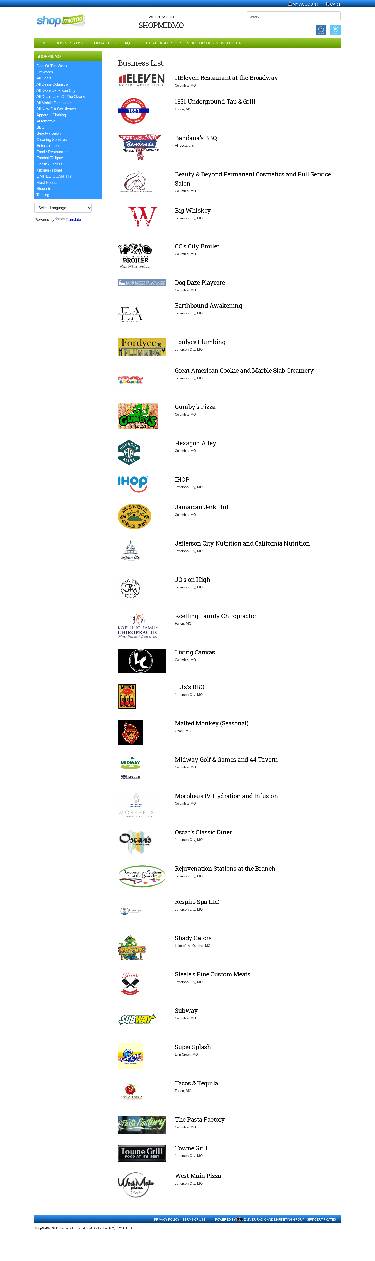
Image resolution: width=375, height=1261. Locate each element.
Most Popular (47, 182)
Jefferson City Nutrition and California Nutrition (242, 543)
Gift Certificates (154, 43)
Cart (335, 4)
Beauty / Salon (48, 133)
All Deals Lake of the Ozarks (61, 96)
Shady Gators (193, 938)
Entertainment (48, 145)
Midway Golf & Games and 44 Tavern (226, 759)
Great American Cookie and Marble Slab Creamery (244, 370)
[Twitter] (335, 29)
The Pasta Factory (200, 1119)
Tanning (42, 194)
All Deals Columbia (52, 84)
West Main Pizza (198, 1176)
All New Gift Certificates (56, 109)
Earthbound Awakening (208, 305)
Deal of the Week (51, 66)
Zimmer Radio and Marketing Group (274, 1219)
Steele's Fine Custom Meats (212, 974)
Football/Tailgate (49, 158)
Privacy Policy (166, 1219)
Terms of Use (194, 1219)
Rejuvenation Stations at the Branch (225, 868)
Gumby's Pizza (195, 407)
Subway (186, 1010)
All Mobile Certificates (54, 102)
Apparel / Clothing (51, 115)
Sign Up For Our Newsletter (211, 43)
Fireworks (44, 72)
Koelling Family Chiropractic (215, 616)
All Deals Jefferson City (56, 90)
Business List (70, 43)
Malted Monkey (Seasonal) (211, 723)
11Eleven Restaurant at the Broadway (226, 78)
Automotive (45, 121)
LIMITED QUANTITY (54, 176)
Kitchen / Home (49, 170)
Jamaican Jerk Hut (202, 507)
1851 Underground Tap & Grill (215, 101)
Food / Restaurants (52, 152)
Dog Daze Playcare (200, 282)
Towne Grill (191, 1148)
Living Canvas (195, 652)
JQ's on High (192, 579)
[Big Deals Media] (239, 1219)
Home (42, 43)
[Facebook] (321, 29)
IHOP (182, 479)
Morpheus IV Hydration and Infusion (226, 796)
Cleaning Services (51, 139)
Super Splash (193, 1047)
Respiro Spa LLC (197, 902)
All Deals (43, 78)
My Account (305, 4)
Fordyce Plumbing (200, 342)
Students (43, 188)
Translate (73, 219)
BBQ (40, 127)
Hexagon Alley (195, 443)
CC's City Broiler (197, 246)
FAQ (126, 43)
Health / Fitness (49, 164)
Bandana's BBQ (196, 138)
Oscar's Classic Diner (203, 832)
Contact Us (103, 43)
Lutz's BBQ (189, 687)
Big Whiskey (193, 210)
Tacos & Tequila (196, 1083)
